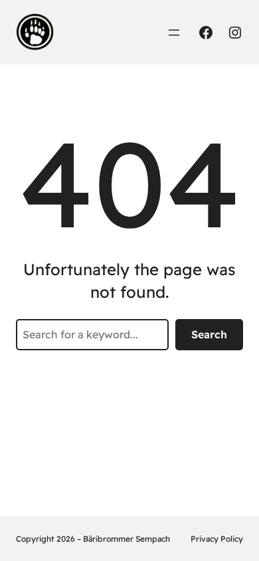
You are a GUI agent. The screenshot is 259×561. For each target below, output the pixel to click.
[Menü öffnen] (174, 33)
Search (209, 334)
